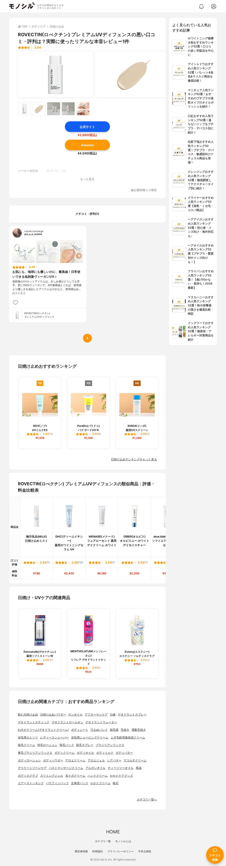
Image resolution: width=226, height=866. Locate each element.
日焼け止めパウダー (53, 714)
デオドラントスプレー (132, 714)
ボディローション (29, 760)
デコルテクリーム (135, 760)
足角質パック (79, 783)
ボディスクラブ (28, 775)
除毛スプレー (84, 745)
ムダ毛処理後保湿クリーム (128, 737)
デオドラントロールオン (67, 722)
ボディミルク (104, 752)
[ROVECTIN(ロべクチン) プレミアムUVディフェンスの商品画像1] (55, 74)
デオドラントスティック (33, 722)
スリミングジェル (51, 775)
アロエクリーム (75, 760)
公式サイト (87, 127)
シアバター (114, 760)
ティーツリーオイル (121, 768)
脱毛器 (114, 729)
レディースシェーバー (54, 737)
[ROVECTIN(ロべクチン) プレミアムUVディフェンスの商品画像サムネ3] (53, 108)
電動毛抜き (139, 729)
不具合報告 (144, 851)
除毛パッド (67, 745)
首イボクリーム (75, 775)
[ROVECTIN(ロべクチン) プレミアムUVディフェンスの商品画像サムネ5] (82, 108)
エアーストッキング (31, 783)
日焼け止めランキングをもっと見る (134, 459)
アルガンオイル (95, 768)
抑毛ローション (47, 745)
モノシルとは (123, 841)
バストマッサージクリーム (66, 768)
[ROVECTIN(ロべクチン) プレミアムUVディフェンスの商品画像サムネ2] (39, 108)
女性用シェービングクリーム (89, 737)
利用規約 (97, 851)
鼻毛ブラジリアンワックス (35, 752)
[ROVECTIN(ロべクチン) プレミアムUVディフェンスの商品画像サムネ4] (68, 108)
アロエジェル (96, 760)
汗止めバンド (99, 729)
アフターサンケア (96, 714)
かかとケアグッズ (121, 775)
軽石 (116, 783)
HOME (113, 831)
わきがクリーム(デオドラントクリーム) (43, 729)
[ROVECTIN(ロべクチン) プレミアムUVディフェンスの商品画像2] (132, 74)
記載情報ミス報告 (145, 190)
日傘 (113, 714)
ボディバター (124, 752)
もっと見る (87, 179)
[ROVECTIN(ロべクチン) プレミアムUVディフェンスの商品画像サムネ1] (24, 108)
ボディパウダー (53, 760)
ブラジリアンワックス (110, 745)
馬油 (138, 768)
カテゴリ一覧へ (147, 799)
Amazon (87, 145)
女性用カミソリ (28, 737)
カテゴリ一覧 (103, 841)
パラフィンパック (57, 783)
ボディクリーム (65, 752)
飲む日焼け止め (28, 714)
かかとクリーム (100, 783)
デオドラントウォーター (101, 722)
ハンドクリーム (98, 775)
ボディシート (79, 729)
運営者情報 (81, 851)
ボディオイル (85, 752)
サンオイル (75, 714)
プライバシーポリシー (120, 851)
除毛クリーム (26, 745)
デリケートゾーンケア (32, 768)
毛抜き (125, 729)
